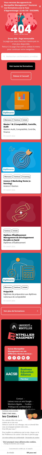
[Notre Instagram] (9, 358)
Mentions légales (15, 404)
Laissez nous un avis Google (19, 401)
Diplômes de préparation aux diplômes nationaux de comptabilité (20, 295)
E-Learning (26, 177)
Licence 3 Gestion (10, 186)
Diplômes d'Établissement (14, 242)
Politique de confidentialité (19, 407)
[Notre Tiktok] (28, 358)
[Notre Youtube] (23, 358)
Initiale (25, 120)
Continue (17, 120)
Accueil (16, 34)
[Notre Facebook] (14, 358)
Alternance (8, 120)
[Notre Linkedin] (18, 358)
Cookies (28, 404)
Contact (19, 398)
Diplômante (8, 112)
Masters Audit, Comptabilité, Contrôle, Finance (19, 130)
